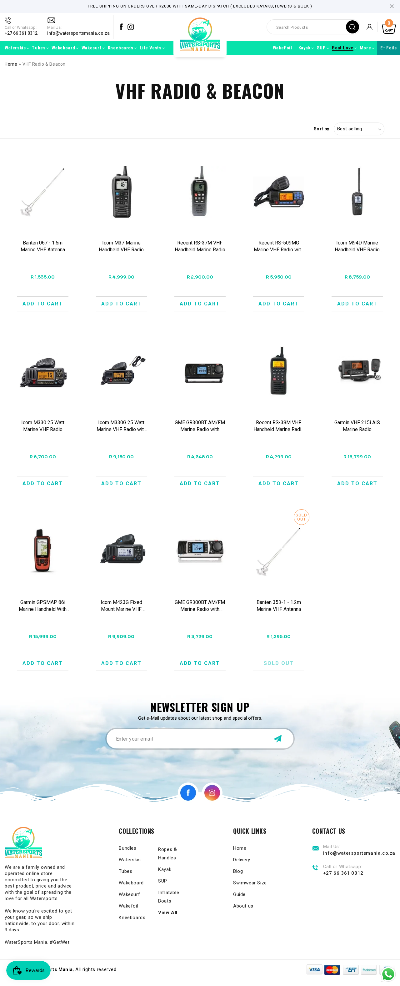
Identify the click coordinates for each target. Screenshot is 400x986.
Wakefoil (128, 906)
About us (243, 906)
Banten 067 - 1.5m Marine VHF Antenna (43, 246)
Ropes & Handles (167, 854)
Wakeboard (131, 883)
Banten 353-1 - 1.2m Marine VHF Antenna (279, 605)
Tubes (125, 871)
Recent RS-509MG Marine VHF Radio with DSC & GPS (278, 246)
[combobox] (313, 26)
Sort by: (322, 128)
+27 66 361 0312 (21, 33)
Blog (238, 871)
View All (168, 912)
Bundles (127, 848)
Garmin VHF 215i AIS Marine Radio (357, 426)
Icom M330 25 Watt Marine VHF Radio (42, 426)
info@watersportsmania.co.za (78, 33)
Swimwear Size (250, 883)
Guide (239, 894)
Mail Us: (54, 27)
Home (11, 64)
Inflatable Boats (168, 897)
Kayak (164, 869)
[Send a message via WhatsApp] (388, 974)
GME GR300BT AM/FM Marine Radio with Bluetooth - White (200, 606)
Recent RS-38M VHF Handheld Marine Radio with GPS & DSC (278, 426)
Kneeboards (132, 917)
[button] (15, 48)
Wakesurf (129, 894)
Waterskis (130, 860)
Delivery (241, 860)
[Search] (352, 26)
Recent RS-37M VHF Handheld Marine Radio (200, 246)
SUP (162, 881)
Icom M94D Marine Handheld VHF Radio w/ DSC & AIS (357, 246)
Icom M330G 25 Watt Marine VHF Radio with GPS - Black (121, 426)
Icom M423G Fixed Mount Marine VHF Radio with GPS (121, 606)
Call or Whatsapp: (21, 27)
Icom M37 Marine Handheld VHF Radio (121, 246)
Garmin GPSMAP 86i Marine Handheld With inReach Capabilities (43, 606)
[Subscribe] (277, 739)
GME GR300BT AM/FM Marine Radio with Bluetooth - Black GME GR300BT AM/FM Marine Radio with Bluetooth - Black (200, 426)
